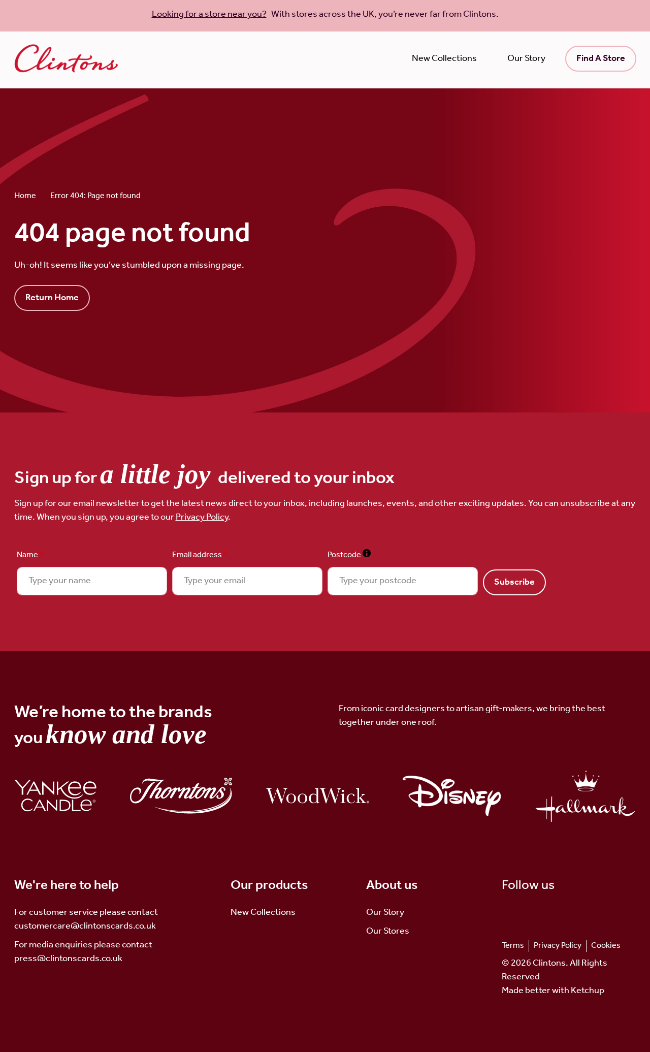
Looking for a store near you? (209, 14)
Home (25, 196)
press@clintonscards (57, 958)
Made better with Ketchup (553, 991)
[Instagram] (524, 912)
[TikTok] (507, 912)
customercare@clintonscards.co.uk (85, 926)
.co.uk (111, 958)
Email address (200, 555)
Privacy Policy (202, 517)
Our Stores (387, 931)
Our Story (526, 58)
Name (30, 555)
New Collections (444, 58)
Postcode (349, 555)
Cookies (606, 945)
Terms (513, 945)
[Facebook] (540, 912)
